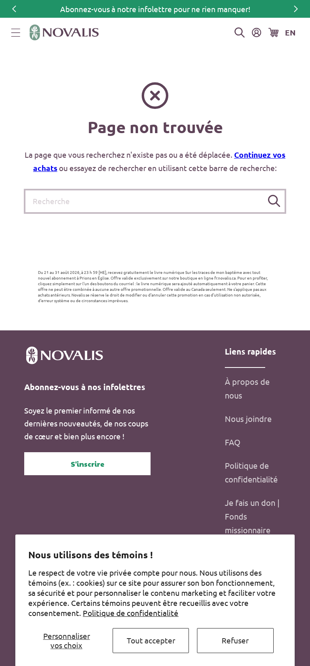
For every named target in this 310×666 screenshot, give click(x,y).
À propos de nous (247, 388)
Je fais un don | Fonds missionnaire (252, 516)
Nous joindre (248, 418)
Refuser (235, 640)
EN (290, 32)
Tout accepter (151, 640)
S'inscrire (88, 464)
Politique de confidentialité (130, 613)
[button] (15, 32)
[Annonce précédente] (14, 9)
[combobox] (155, 201)
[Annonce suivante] (296, 9)
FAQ (233, 442)
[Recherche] (274, 201)
